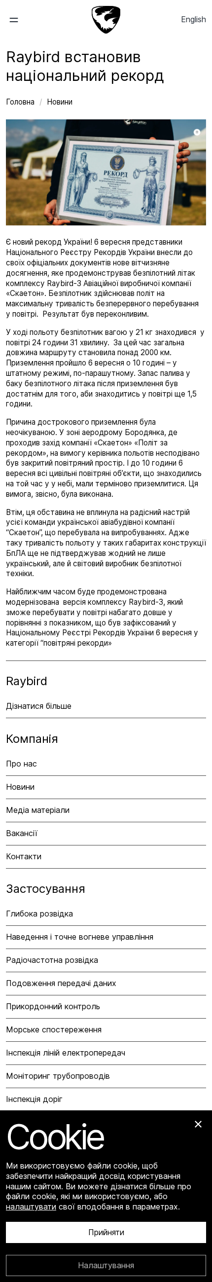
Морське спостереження (54, 1029)
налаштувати (31, 1206)
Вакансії (21, 833)
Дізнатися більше (38, 706)
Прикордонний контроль (53, 1006)
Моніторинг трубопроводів (58, 1076)
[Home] (106, 20)
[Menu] (21, 20)
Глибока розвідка (39, 913)
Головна (21, 102)
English (193, 19)
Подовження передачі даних (61, 983)
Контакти (23, 856)
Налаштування (106, 1265)
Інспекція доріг (34, 1099)
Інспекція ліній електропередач (65, 1053)
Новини (59, 102)
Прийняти (106, 1233)
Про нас (21, 764)
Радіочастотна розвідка (52, 960)
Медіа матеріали (38, 810)
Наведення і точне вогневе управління (79, 937)
